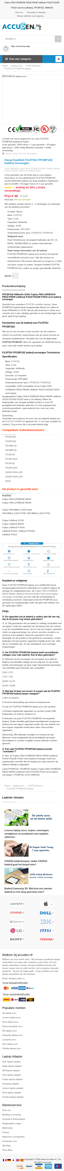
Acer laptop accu (10, 1044)
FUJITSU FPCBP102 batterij (17, 68)
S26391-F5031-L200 (13, 477)
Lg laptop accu (9, 1039)
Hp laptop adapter (10, 1084)
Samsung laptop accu (12, 1026)
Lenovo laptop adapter (13, 1088)
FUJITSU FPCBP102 (15, 421)
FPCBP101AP (11, 459)
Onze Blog (7, 1150)
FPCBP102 (48, 233)
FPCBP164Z (10, 441)
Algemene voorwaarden (13, 1137)
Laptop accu (16, 65)
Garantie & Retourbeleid (13, 1119)
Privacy (5, 1132)
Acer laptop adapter (11, 1061)
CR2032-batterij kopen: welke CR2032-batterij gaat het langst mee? (26, 863)
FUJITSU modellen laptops (38, 304)
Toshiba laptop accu (11, 1048)
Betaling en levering (11, 1114)
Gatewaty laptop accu (12, 1035)
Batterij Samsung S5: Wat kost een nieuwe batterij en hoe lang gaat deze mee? (28, 890)
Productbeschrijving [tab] (13, 286)
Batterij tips (7, 1128)
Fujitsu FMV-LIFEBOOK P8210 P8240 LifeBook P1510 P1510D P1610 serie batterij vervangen (30, 594)
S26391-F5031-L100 (13, 472)
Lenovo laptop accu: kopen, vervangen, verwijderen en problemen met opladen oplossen (26, 833)
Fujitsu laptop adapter (12, 1079)
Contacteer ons (9, 1141)
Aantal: (8, 276)
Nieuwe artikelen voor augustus (30, 16)
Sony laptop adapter (11, 1092)
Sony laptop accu (10, 1022)
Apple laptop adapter (12, 1066)
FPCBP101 (37, 233)
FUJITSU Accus (32, 65)
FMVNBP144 (11, 446)
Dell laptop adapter (11, 1070)
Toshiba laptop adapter (13, 1097)
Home (5, 65)
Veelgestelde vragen (11, 1123)
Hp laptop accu (9, 1013)
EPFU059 (25, 229)
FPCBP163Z (10, 437)
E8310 (8, 481)
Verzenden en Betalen (36, 12)
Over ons (19, 12)
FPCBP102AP (11, 468)
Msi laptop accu (9, 1031)
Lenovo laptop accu (11, 1017)
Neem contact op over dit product (21, 153)
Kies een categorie (20, 59)
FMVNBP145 (11, 450)
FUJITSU (17, 215)
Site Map (6, 1145)
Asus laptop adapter (11, 1075)
